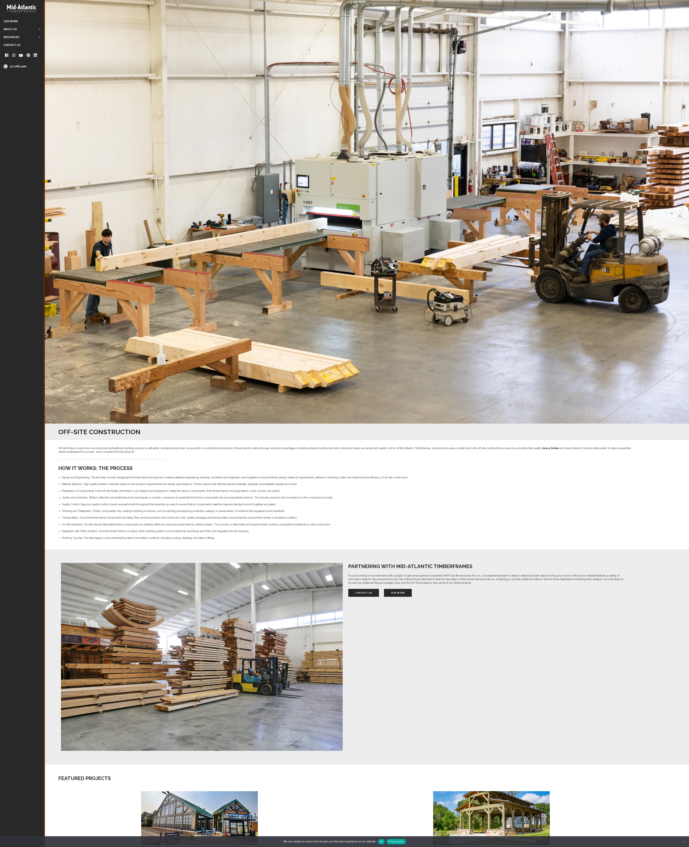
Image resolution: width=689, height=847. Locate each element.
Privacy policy (396, 841)
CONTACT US (363, 593)
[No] (684, 841)
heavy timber (550, 448)
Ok (381, 841)
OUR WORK (398, 593)
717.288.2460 (18, 66)
